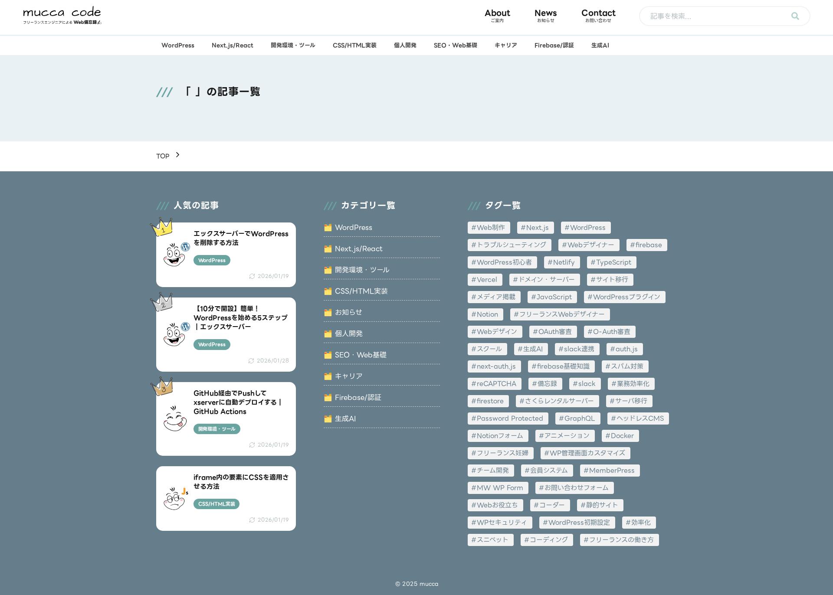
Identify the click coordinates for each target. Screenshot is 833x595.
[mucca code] (62, 15)
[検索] (795, 16)
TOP (162, 156)
